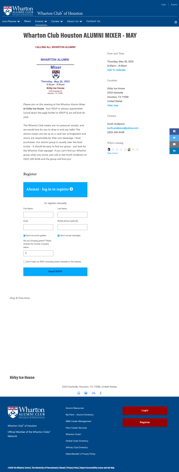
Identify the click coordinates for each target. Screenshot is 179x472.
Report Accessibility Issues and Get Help (97, 468)
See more (112, 153)
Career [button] (55, 21)
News (27, 21)
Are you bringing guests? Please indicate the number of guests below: (37, 244)
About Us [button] (73, 21)
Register (174, 5)
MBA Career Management (78, 421)
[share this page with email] (174, 144)
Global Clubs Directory (77, 441)
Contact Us (93, 21)
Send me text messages (70, 236)
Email (25, 221)
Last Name (62, 209)
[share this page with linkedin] (174, 151)
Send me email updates (36, 236)
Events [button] (39, 21)
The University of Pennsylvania (45, 468)
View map (112, 105)
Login (163, 5)
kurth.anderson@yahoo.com (122, 128)
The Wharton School (22, 468)
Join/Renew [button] (9, 21)
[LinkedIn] (176, 22)
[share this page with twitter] (174, 138)
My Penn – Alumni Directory (80, 415)
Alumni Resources (75, 408)
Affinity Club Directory (77, 448)
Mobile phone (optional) (67, 221)
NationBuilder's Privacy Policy (80, 454)
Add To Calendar (116, 70)
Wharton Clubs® (73, 434)
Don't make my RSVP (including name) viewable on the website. (53, 262)
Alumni (62, 468)
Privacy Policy (73, 468)
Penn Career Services (76, 428)
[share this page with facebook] (174, 131)
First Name (28, 209)
